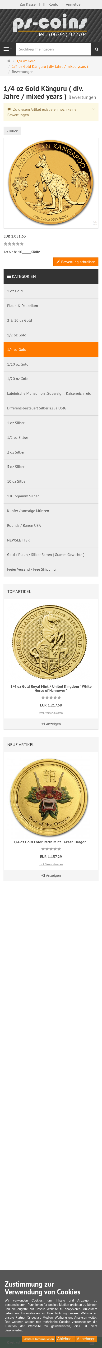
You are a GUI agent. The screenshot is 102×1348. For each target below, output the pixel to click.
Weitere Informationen (39, 1339)
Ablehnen (65, 1339)
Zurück (12, 130)
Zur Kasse (28, 4)
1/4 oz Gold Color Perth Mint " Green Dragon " (51, 841)
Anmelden (74, 4)
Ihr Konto (50, 4)
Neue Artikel (20, 744)
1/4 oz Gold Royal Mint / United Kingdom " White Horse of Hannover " (51, 688)
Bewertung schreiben (77, 261)
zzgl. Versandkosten (51, 713)
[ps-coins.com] (51, 25)
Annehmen (86, 1339)
